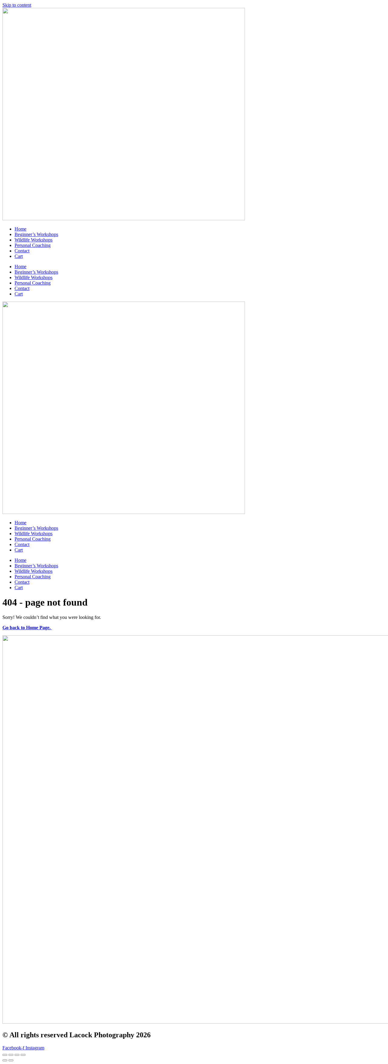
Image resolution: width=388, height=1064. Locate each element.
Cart (19, 256)
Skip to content (16, 5)
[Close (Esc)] (23, 1055)
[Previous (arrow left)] (4, 1060)
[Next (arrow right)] (10, 1060)
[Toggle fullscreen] (10, 1055)
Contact (22, 250)
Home (20, 228)
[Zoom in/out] (4, 1055)
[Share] (17, 1055)
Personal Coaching (33, 245)
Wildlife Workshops (33, 239)
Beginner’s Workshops (36, 234)
